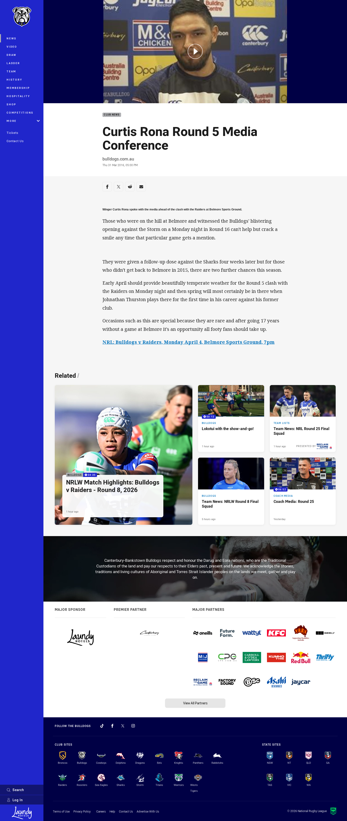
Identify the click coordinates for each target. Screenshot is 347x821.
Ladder (13, 63)
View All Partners (195, 703)
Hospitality (18, 96)
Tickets (12, 133)
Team (11, 71)
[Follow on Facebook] (112, 726)
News (12, 38)
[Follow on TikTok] (102, 726)
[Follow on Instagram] (133, 726)
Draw (12, 55)
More (12, 121)
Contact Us (15, 141)
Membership (18, 88)
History (14, 79)
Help (112, 811)
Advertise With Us (148, 811)
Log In (18, 800)
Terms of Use (61, 811)
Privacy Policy (82, 811)
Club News (111, 114)
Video (12, 46)
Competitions (20, 112)
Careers (101, 811)
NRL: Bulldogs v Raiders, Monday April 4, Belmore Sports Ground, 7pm (188, 342)
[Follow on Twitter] (123, 726)
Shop (11, 104)
